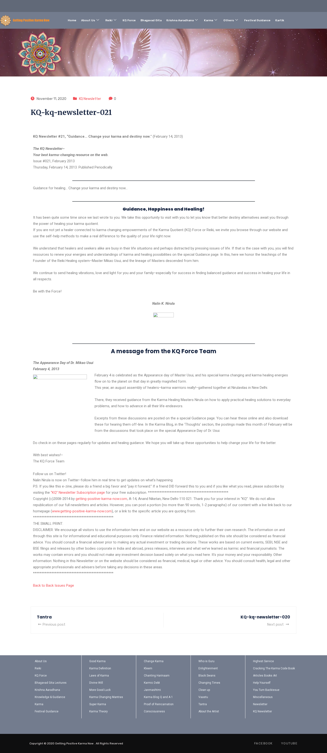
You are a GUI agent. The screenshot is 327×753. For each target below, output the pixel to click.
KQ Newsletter (90, 99)
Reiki (108, 20)
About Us (88, 20)
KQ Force (129, 20)
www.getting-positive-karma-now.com (82, 511)
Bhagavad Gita (151, 20)
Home (72, 20)
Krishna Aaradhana (180, 20)
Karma (208, 20)
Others (228, 20)
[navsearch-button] (308, 19)
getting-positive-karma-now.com (101, 499)
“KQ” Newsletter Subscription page (78, 492)
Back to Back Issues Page (53, 585)
